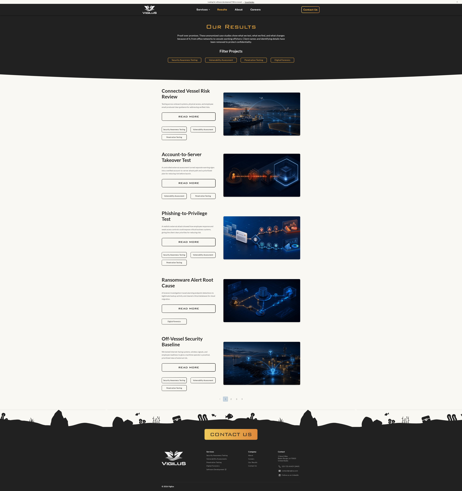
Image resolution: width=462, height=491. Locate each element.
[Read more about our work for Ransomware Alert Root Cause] (261, 300)
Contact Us (310, 9)
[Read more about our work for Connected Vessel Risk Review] (261, 114)
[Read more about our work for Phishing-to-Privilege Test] (261, 237)
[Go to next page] (242, 399)
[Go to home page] (174, 458)
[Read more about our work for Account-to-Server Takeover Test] (261, 175)
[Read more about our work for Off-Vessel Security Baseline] (261, 363)
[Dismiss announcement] (457, 2)
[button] (184, 60)
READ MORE (188, 116)
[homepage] (149, 9)
